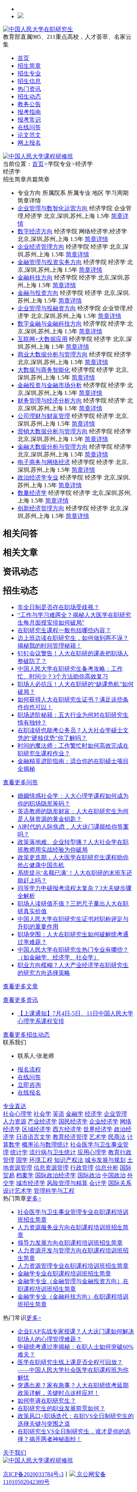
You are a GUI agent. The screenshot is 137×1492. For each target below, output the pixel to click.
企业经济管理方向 (41, 247)
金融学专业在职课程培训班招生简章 (64, 1273)
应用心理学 (92, 1152)
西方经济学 (67, 1129)
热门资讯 (29, 89)
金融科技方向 (35, 277)
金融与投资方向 (38, 293)
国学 (22, 1160)
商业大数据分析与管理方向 (53, 354)
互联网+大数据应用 (43, 339)
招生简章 (29, 66)
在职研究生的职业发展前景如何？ (61, 1408)
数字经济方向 (35, 231)
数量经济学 (32, 493)
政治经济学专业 (38, 477)
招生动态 (29, 96)
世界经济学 (98, 1129)
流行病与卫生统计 (52, 1152)
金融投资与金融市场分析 (50, 385)
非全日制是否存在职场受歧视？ (58, 607)
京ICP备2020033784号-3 (33, 1474)
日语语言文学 (33, 1137)
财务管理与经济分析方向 (50, 400)
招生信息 (29, 81)
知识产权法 (68, 1160)
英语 (58, 1114)
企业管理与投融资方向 (47, 308)
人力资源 (14, 1121)
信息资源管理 (51, 1168)
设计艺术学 (17, 1191)
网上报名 (29, 143)
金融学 (74, 1114)
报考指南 (29, 112)
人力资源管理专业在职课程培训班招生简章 (73, 1266)
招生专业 (29, 73)
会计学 (98, 1183)
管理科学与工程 (54, 1191)
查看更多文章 (20, 986)
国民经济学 (73, 1121)
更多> (33, 1198)
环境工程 (41, 1160)
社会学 (42, 1114)
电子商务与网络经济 (44, 462)
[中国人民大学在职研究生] (38, 29)
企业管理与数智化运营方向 (53, 208)
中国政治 (114, 1175)
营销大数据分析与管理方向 (53, 431)
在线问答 (29, 127)
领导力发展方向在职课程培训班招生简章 (70, 1243)
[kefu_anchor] (38, 156)
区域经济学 (36, 1129)
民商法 (117, 1137)
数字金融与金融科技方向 (50, 324)
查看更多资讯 (20, 1000)
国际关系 (120, 1183)
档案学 (25, 1175)
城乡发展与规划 (105, 1160)
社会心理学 (17, 1114)
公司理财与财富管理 (44, 416)
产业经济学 (42, 1121)
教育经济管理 (70, 1137)
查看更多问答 (20, 782)
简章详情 (96, 239)
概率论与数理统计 (45, 1144)
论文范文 (29, 135)
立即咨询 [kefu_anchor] (29, 1085)
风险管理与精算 (67, 1183)
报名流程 (29, 1069)
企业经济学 (103, 1121)
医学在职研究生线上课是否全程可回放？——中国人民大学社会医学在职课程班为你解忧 (73, 1370)
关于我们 (14, 1453)
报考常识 (29, 119)
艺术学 (98, 1137)
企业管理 (115, 1114)
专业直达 (14, 1106)
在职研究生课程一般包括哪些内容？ (64, 630)
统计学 (19, 1152)
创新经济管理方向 (41, 508)
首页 (23, 58)
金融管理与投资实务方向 (50, 262)
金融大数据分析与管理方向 (53, 447)
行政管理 (82, 1168)
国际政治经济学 (55, 1175)
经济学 (93, 1114)
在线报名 (29, 1092)
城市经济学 (30, 1183)
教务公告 (29, 104)
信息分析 (106, 1168)
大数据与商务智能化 (44, 370)
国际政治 (89, 1175)
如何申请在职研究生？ (47, 1400)
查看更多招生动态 (26, 1035)
